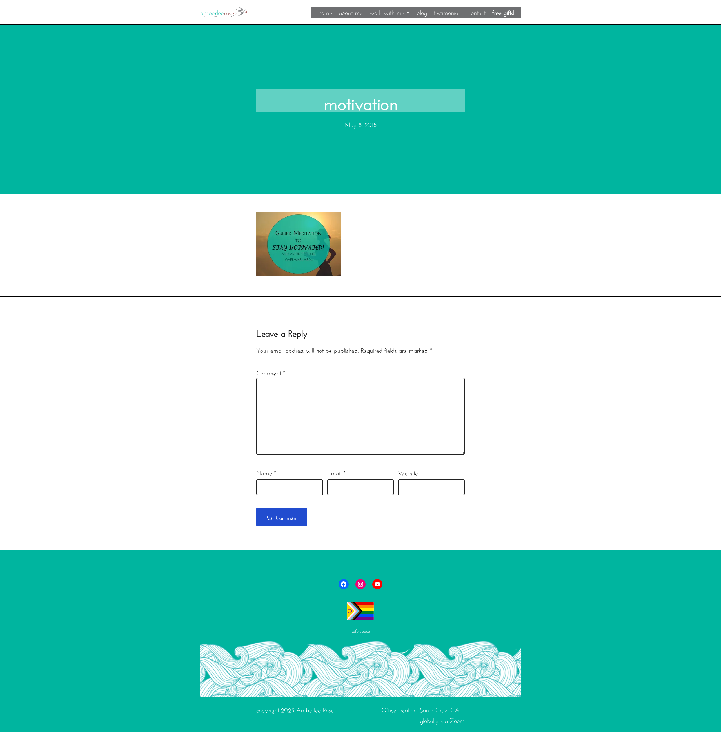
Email (336, 472)
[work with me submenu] (408, 12)
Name (266, 472)
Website (408, 472)
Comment (270, 372)
